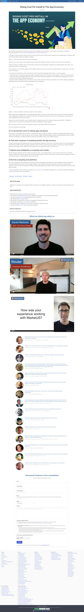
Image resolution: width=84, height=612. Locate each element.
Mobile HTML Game (71, 561)
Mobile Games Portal (5, 590)
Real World (25, 176)
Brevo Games (70, 576)
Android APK (70, 556)
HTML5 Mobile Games (38, 559)
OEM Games (70, 554)
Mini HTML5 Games (38, 566)
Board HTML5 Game (21, 595)
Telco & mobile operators (22, 567)
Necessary (35, 610)
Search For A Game (72, 1)
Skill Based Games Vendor (56, 558)
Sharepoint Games (71, 572)
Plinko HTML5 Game (21, 589)
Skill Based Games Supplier (56, 559)
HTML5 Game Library (5, 588)
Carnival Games (21, 575)
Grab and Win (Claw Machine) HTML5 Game (25, 599)
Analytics (40, 610)
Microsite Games (21, 555)
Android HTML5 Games (72, 559)
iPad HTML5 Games (71, 558)
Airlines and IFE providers (22, 569)
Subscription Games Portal (6, 591)
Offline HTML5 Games (38, 569)
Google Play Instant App (22, 571)
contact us (39, 169)
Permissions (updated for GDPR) (22, 520)
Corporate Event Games (22, 577)
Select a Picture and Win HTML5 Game (24, 600)
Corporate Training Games (22, 580)
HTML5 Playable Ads (21, 556)
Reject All (47, 608)
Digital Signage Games (22, 565)
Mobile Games (37, 554)
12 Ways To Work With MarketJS (7, 561)
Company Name (19, 486)
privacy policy (63, 607)
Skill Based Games (55, 553)
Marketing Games (21, 554)
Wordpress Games (71, 565)
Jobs (2, 554)
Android (20, 171)
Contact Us (80, 1)
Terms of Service (4, 556)
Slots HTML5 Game (21, 596)
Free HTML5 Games (5, 564)
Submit (19, 542)
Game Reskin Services (22, 553)
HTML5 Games (70, 560)
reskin (22, 197)
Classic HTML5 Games (38, 558)
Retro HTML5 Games (38, 556)
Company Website (20, 490)
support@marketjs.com (45, 545)
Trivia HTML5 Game (21, 594)
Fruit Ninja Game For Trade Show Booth (24, 581)
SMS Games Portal (5, 593)
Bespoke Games (21, 570)
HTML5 (30, 176)
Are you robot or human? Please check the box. (25, 535)
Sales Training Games (21, 582)
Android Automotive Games (72, 553)
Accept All (36, 608)
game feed (19, 198)
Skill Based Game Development (57, 555)
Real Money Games (55, 556)
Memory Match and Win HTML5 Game (24, 601)
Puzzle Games (37, 564)
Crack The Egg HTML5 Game (23, 590)
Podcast (3, 566)
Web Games (37, 553)
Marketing (11, 176)
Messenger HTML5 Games (22, 558)
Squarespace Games (71, 567)
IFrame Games (70, 566)
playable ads (19, 205)
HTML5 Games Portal (5, 589)
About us (3, 553)
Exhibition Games (21, 576)
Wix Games (70, 570)
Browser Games (37, 555)
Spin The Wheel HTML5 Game (23, 588)
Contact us (3, 555)
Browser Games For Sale (39, 567)
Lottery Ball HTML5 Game (22, 593)
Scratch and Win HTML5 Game (23, 602)
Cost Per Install (18, 176)
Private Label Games (21, 566)
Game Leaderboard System (22, 561)
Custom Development (22, 559)
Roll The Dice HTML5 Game (22, 591)
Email (17, 495)
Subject (18, 501)
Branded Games (37, 565)
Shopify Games (70, 569)
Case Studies (10, 1)
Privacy (3, 558)
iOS (15, 171)
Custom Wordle (20, 578)
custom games (26, 202)
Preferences (44, 610)
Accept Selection (42, 608)
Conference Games (21, 583)
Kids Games (37, 560)
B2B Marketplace (22, 195)
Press (3, 565)
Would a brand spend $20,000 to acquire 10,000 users (33, 52)
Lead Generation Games (22, 560)
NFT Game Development (56, 554)
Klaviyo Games (70, 575)
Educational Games (38, 561)
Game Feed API (20, 572)
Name (18, 481)
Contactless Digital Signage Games (24, 564)
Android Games (70, 555)
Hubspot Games (70, 571)
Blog (14, 1)
